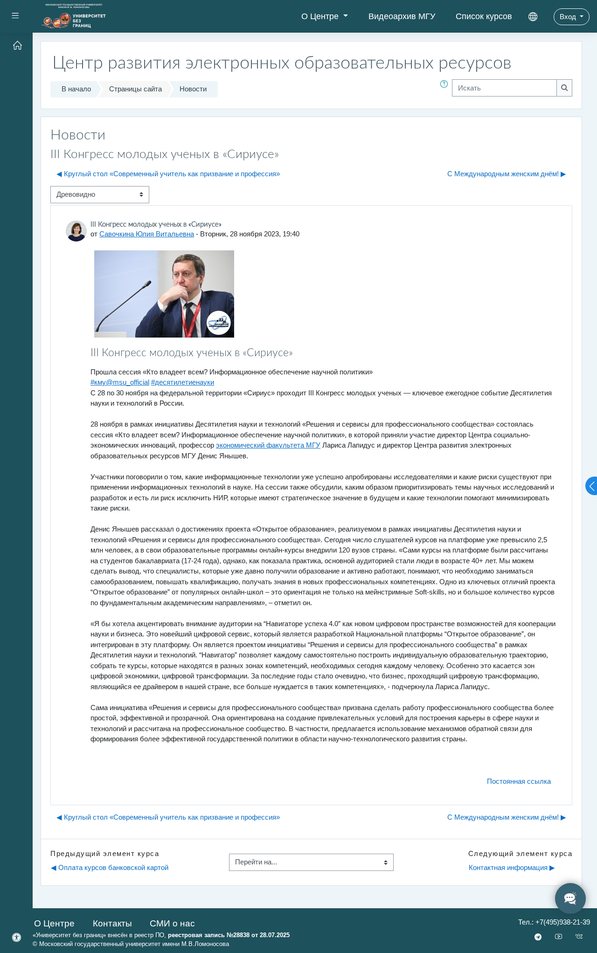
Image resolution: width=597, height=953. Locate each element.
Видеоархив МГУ (401, 16)
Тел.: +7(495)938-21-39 (554, 922)
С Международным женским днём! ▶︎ (506, 174)
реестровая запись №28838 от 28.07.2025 (229, 935)
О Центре (321, 16)
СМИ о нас (172, 923)
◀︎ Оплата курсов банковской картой (109, 867)
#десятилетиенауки (182, 382)
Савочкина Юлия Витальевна (146, 234)
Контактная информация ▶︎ (512, 867)
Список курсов (484, 16)
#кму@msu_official (119, 382)
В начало (76, 89)
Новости (193, 89)
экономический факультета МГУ (268, 445)
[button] (446, 89)
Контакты (112, 923)
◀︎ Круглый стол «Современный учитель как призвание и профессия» (168, 174)
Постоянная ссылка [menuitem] (519, 781)
